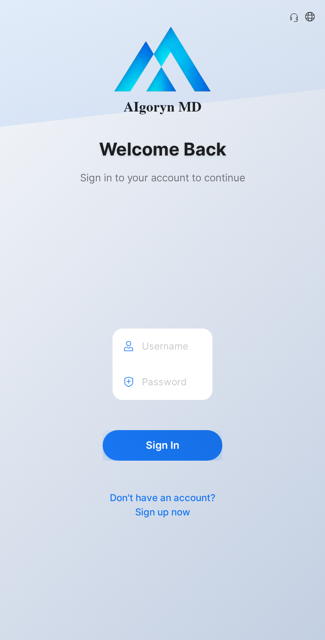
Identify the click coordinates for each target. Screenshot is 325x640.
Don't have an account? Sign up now (163, 505)
